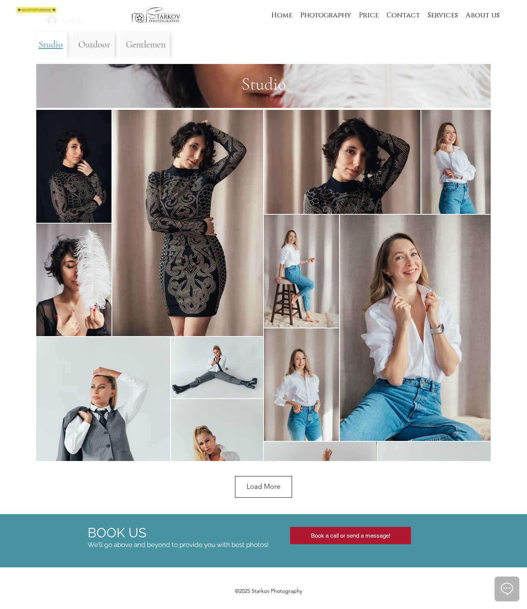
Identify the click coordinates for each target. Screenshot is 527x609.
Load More (263, 486)
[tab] (50, 44)
